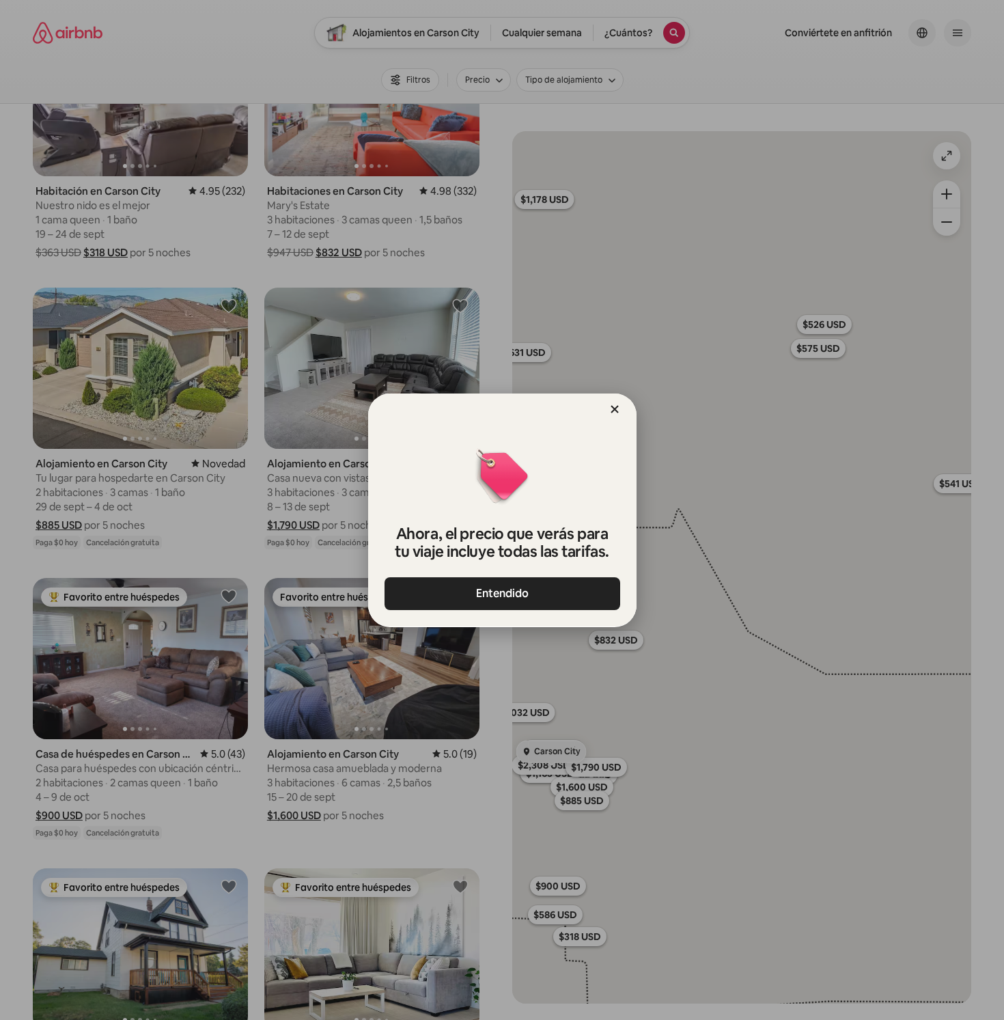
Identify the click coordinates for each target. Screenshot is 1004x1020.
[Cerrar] (614, 409)
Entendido (502, 593)
